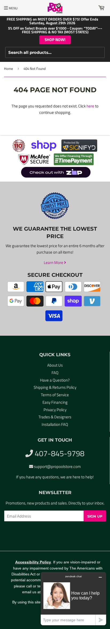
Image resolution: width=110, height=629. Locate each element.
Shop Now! (55, 40)
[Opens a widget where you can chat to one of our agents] (73, 598)
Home (8, 68)
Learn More (54, 262)
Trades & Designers (54, 417)
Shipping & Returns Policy (55, 387)
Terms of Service (55, 395)
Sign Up (95, 516)
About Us (55, 365)
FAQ (55, 373)
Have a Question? (55, 380)
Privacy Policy (55, 410)
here (90, 106)
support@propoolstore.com (57, 466)
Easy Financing (55, 402)
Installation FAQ (55, 424)
